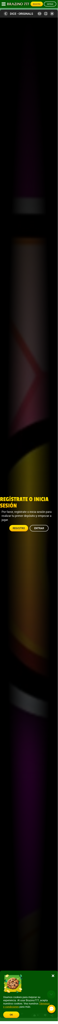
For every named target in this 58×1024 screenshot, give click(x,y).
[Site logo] (18, 4)
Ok (11, 1014)
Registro (36, 4)
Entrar (50, 4)
